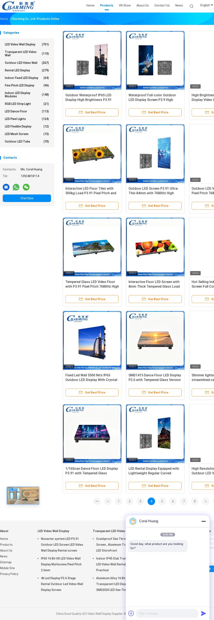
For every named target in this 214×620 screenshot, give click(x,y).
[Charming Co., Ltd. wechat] (26, 187)
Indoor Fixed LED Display (27, 78)
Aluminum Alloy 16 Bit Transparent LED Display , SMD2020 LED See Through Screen (114, 584)
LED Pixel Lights (27, 119)
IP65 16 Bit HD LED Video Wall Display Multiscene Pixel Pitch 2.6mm (61, 564)
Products (6, 544)
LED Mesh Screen (27, 134)
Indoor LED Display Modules (27, 94)
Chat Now (26, 198)
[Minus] (203, 521)
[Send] (203, 613)
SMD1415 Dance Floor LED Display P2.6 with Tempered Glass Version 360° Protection (155, 379)
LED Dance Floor (27, 111)
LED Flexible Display (27, 126)
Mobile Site (7, 568)
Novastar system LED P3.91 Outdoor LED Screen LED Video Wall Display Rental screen (62, 544)
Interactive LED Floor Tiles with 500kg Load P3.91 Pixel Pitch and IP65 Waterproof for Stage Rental (91, 193)
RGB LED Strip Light (27, 103)
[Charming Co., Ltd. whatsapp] (16, 187)
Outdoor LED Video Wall (27, 62)
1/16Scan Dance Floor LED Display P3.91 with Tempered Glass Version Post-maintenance (91, 473)
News (4, 556)
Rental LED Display (27, 70)
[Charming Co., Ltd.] (18, 6)
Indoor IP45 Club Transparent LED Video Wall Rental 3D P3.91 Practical (117, 564)
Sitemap (5, 562)
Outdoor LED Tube (27, 141)
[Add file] (131, 613)
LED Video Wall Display (27, 44)
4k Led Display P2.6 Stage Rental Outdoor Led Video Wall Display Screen (62, 584)
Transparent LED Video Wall (27, 53)
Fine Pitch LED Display (27, 85)
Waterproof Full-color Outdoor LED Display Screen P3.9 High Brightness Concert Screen (152, 99)
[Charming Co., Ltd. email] (6, 187)
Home (4, 538)
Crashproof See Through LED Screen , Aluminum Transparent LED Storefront (117, 544)
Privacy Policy (9, 574)
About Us (6, 550)
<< (97, 501)
